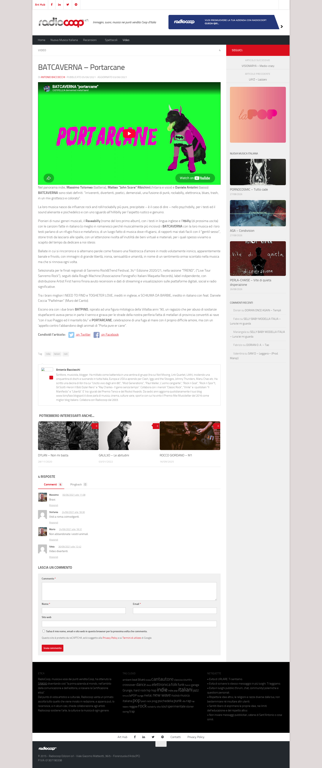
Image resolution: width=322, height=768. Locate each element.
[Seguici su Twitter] (276, 49)
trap (132, 711)
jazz (196, 690)
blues (141, 679)
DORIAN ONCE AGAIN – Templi (263, 310)
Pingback (78, 484)
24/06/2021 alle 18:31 (70, 529)
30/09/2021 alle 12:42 (69, 546)
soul (164, 706)
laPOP (133, 695)
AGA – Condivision (242, 230)
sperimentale (176, 706)
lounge (140, 695)
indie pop (173, 690)
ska (159, 706)
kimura (125, 696)
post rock (146, 701)
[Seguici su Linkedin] (270, 49)
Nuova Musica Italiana (64, 40)
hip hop (151, 690)
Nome (46, 604)
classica (178, 679)
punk (178, 701)
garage (195, 685)
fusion (188, 685)
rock (66, 354)
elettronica (161, 684)
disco (148, 685)
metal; (148, 695)
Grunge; (128, 690)
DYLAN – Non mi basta (53, 455)
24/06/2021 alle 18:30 (73, 512)
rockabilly (151, 706)
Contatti (176, 737)
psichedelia (165, 701)
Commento (49, 578)
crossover (129, 685)
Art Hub (40, 4)
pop (137, 700)
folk (174, 684)
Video (126, 40)
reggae (133, 706)
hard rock (140, 690)
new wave (162, 695)
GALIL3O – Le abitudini (114, 455)
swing (126, 711)
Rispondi (53, 505)
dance (141, 684)
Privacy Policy (110, 637)
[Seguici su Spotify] (282, 49)
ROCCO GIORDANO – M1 (176, 455)
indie (48, 354)
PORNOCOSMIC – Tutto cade (249, 189)
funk (181, 685)
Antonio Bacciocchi (53, 77)
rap (188, 701)
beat (134, 679)
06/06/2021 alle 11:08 (73, 494)
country (187, 679)
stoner (190, 706)
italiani (57, 354)
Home (41, 40)
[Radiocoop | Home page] (63, 22)
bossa (148, 680)
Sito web (46, 617)
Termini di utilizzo (131, 637)
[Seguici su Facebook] (264, 49)
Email (137, 604)
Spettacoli (111, 40)
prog (154, 701)
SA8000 (42, 683)
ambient (127, 679)
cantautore (162, 679)
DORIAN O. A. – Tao (257, 345)
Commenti (52, 484)
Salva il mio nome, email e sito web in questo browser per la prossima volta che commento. (96, 631)
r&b (184, 701)
